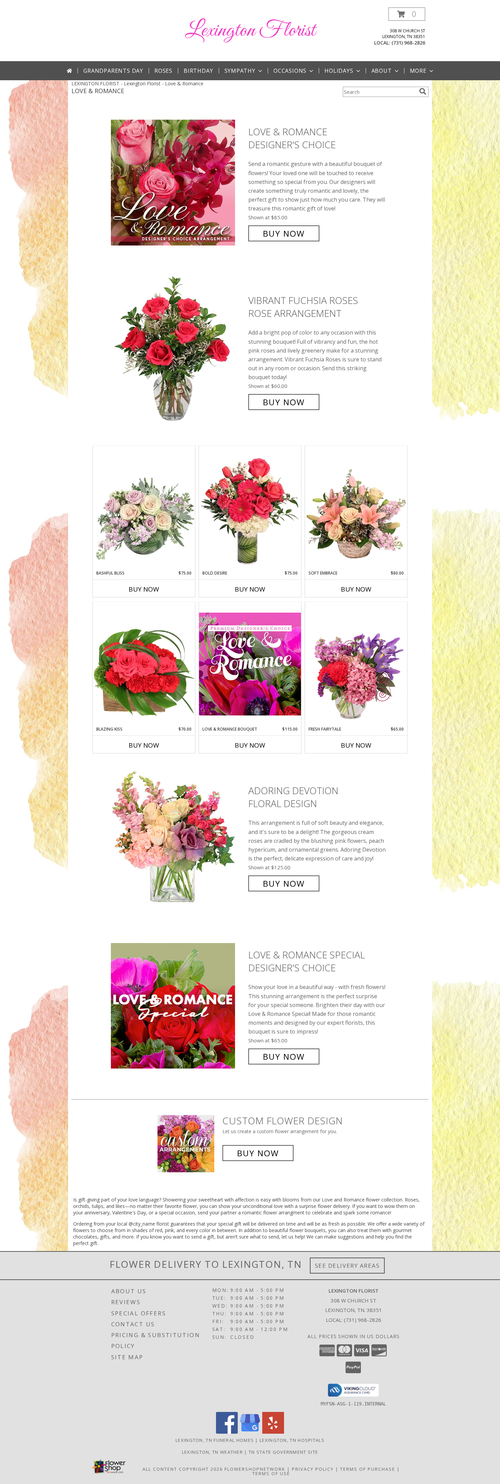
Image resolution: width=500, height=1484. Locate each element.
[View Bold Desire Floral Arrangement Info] (250, 508)
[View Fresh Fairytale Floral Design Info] (356, 664)
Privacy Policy (313, 1469)
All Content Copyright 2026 (183, 1469)
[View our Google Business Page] (250, 1432)
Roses (163, 70)
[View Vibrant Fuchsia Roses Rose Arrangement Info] (178, 351)
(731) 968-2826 (408, 42)
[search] (422, 91)
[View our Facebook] (227, 1432)
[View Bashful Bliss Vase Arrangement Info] (144, 508)
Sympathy (239, 70)
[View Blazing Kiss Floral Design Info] (144, 664)
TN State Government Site (283, 1452)
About (381, 70)
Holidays (338, 70)
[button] (406, 14)
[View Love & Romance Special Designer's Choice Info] (178, 1006)
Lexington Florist (250, 31)
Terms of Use (271, 1473)
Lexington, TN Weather (212, 1452)
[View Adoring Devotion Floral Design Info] (178, 837)
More (418, 70)
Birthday (198, 70)
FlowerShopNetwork (254, 1469)
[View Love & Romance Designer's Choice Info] (178, 183)
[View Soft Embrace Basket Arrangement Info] (356, 508)
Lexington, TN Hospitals (292, 1440)
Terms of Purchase (367, 1469)
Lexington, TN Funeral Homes (215, 1440)
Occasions (289, 70)
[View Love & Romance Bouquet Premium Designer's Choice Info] (250, 664)
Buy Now (284, 233)
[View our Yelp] (273, 1432)
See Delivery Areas (347, 1265)
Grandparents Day (113, 70)
